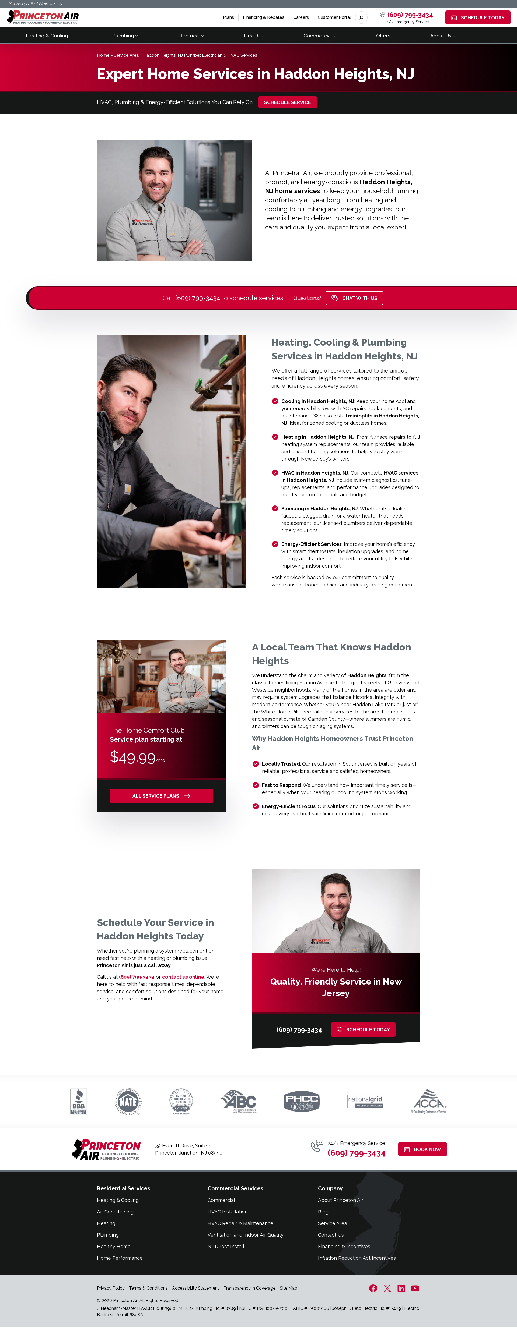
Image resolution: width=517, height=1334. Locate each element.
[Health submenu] (262, 35)
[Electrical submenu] (202, 35)
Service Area (126, 55)
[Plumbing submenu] (136, 35)
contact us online (183, 977)
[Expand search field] (361, 17)
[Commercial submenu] (334, 35)
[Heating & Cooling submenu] (70, 35)
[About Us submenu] (454, 35)
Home (103, 55)
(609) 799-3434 (410, 15)
